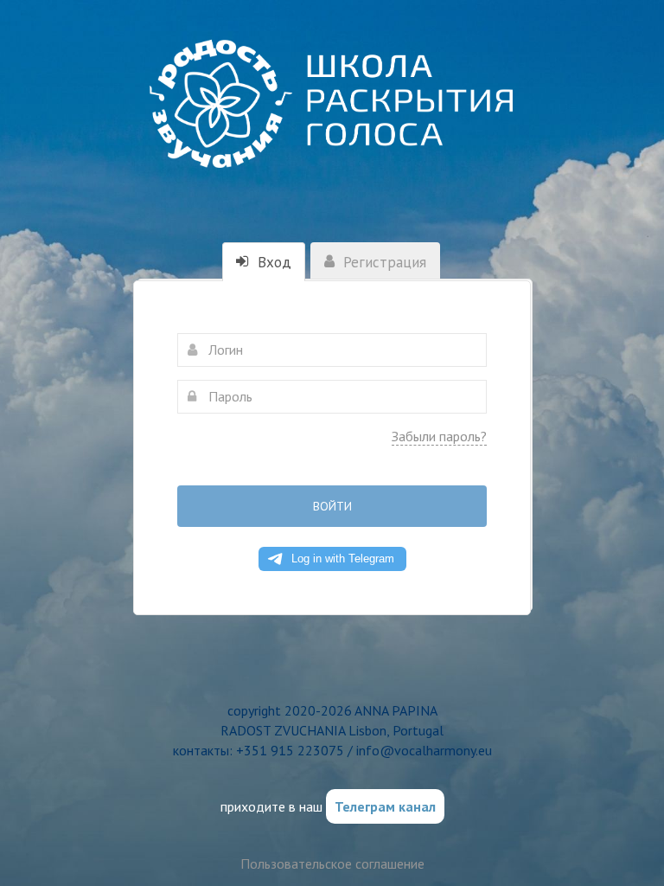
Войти (332, 506)
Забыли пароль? (439, 436)
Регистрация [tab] (382, 262)
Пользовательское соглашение (332, 863)
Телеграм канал (385, 806)
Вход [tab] (272, 262)
